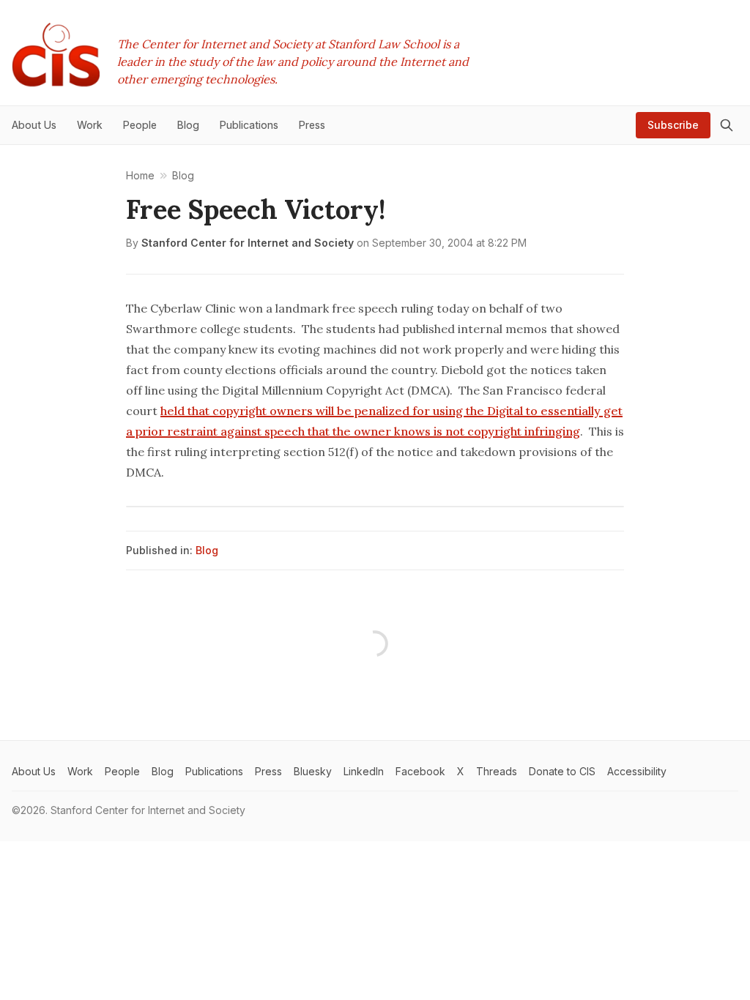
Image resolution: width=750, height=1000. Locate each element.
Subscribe (673, 125)
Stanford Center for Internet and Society (247, 242)
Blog (207, 550)
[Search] (726, 125)
